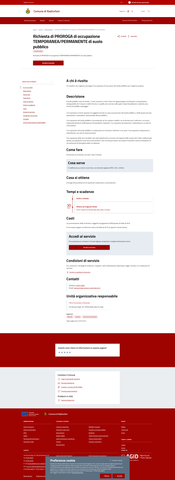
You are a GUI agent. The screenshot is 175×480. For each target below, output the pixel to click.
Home (35, 30)
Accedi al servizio (89, 247)
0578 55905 (80, 286)
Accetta (121, 476)
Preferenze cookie (41, 476)
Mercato (69, 317)
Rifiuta (108, 476)
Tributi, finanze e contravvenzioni (98, 436)
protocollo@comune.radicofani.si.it (38, 464)
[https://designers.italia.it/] (136, 456)
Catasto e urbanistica (62, 427)
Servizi (41, 30)
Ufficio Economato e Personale (79, 303)
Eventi (123, 448)
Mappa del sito (27, 476)
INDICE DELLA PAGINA (29, 82)
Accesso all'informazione (129, 20)
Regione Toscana (29, 2)
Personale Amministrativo (31, 439)
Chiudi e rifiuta (118, 460)
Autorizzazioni (49, 30)
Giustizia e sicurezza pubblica (97, 430)
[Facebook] (127, 11)
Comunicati (124, 430)
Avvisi (123, 433)
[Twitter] (131, 11)
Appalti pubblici (60, 436)
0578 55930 (29, 461)
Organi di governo (28, 427)
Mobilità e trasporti (94, 427)
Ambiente (91, 433)
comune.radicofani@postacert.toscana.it (38, 466)
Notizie (123, 427)
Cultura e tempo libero (95, 439)
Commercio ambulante (90, 317)
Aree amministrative (29, 430)
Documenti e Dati (28, 442)
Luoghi (123, 445)
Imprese (77, 317)
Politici (25, 436)
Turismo (58, 442)
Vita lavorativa (60, 445)
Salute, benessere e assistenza (65, 439)
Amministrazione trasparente (97, 456)
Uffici (25, 433)
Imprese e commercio (95, 442)
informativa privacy (77, 473)
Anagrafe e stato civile (62, 430)
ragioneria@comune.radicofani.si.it (87, 288)
